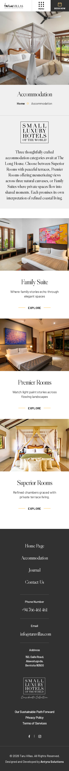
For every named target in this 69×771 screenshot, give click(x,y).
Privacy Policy (34, 717)
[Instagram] (39, 736)
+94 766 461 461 (34, 610)
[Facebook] (29, 736)
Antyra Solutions (52, 761)
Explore (34, 308)
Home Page (34, 546)
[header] (13, 6)
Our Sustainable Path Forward (34, 712)
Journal (34, 570)
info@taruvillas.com (34, 634)
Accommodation (34, 558)
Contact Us (34, 582)
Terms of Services (34, 723)
